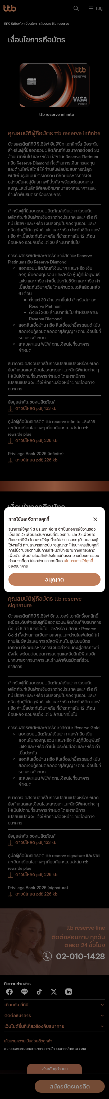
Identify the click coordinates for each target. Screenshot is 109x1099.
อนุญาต (54, 579)
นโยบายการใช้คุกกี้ (78, 561)
